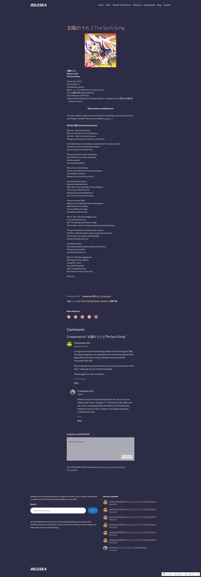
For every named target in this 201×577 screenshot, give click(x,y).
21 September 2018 (82, 343)
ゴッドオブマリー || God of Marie (142, 501)
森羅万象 (113, 301)
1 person (83, 379)
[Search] (93, 510)
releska (80, 394)
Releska (38, 5)
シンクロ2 (76, 301)
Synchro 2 (105, 301)
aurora (107, 118)
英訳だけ (96, 296)
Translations (105, 296)
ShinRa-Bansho (93, 301)
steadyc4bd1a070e (117, 501)
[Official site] (98, 90)
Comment (127, 457)
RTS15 (83, 301)
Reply (76, 383)
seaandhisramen (81, 346)
